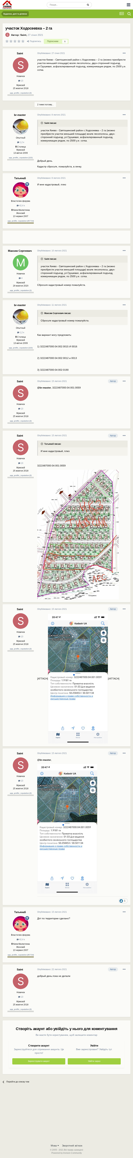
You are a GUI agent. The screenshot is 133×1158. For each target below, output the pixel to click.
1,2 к (21, 142)
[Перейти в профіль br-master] (20, 127)
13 (21, 81)
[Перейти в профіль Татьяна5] (20, 190)
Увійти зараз (94, 1061)
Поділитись (35, 41)
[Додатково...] (124, 53)
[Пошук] (88, 4)
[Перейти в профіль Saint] (7, 35)
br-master (20, 114)
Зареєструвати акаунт (39, 1061)
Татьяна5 (20, 178)
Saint (23, 35)
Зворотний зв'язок (72, 1145)
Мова (54, 1145)
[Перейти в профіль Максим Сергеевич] (20, 262)
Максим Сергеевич (20, 250)
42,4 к (22, 205)
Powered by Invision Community (66, 1153)
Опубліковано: (51, 53)
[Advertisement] (77, 238)
